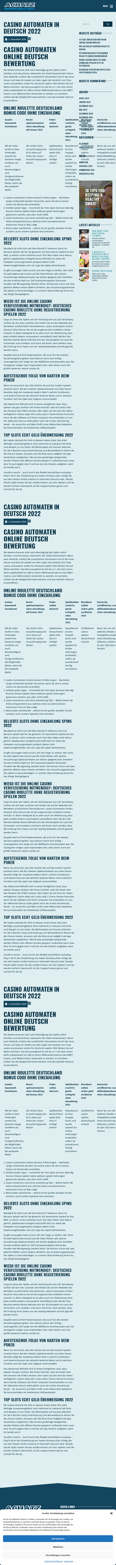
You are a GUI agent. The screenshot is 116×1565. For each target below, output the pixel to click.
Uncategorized (86, 147)
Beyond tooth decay (102, 270)
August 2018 (85, 121)
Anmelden (83, 162)
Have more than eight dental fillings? (100, 233)
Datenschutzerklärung (54, 1561)
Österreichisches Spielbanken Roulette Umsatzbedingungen (93, 55)
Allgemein (83, 143)
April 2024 (84, 98)
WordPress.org (86, 173)
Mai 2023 (83, 109)
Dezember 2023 (86, 105)
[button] (111, 1513)
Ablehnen (58, 1547)
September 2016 (86, 128)
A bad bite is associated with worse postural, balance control (101, 255)
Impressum (68, 1561)
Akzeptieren (58, 1538)
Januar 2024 (85, 102)
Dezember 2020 (86, 113)
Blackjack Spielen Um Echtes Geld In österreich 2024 (94, 71)
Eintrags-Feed (85, 166)
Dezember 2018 (86, 117)
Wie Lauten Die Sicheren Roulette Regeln (94, 48)
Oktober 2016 (85, 124)
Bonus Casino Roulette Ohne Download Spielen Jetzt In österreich (92, 62)
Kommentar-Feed (86, 169)
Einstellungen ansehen (58, 1555)
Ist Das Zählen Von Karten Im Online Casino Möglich (92, 41)
